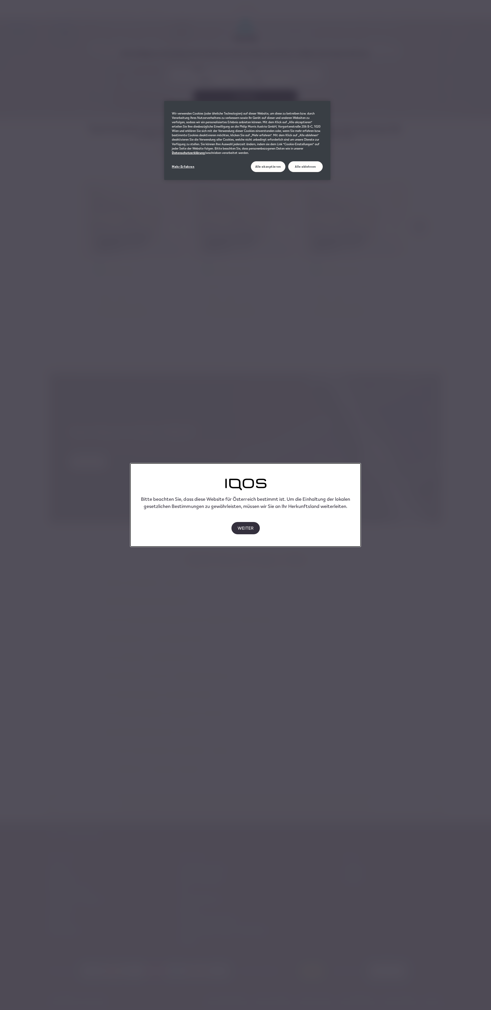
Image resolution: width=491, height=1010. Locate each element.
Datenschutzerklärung (188, 153)
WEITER (246, 528)
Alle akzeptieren (268, 166)
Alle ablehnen (305, 166)
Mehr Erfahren (183, 166)
